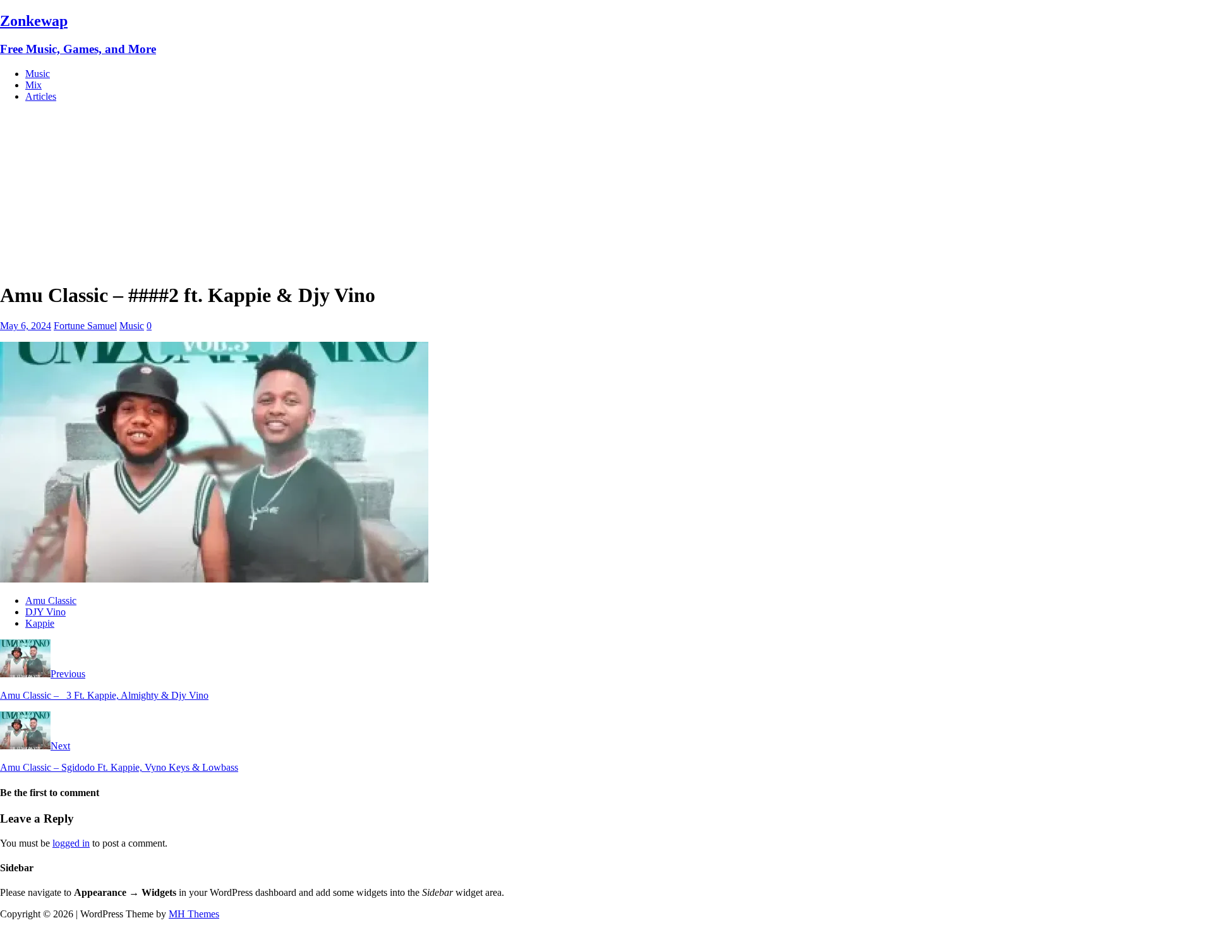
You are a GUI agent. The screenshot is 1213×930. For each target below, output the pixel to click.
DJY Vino (45, 612)
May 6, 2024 (25, 325)
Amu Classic (50, 600)
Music (37, 73)
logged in (71, 843)
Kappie (39, 623)
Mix (33, 85)
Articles (40, 96)
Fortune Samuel (85, 325)
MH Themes (194, 914)
